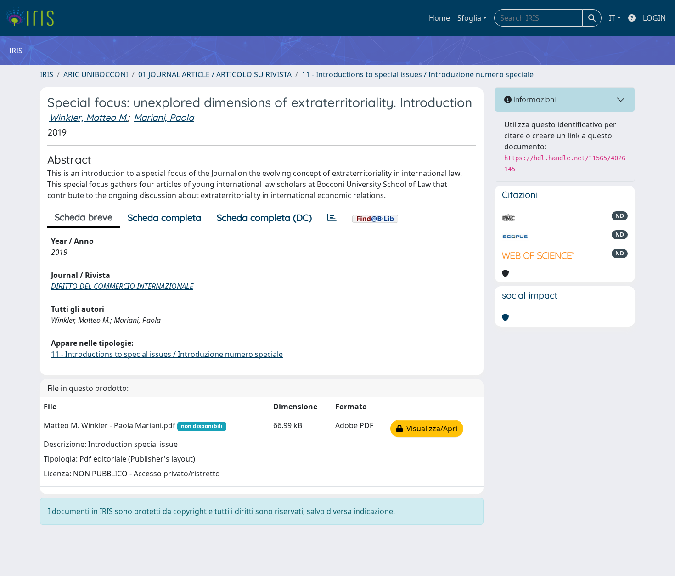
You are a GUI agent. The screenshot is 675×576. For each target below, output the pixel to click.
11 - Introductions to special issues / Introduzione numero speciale (418, 74)
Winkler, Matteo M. (88, 117)
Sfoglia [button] (469, 18)
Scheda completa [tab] (164, 217)
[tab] (332, 217)
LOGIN (654, 18)
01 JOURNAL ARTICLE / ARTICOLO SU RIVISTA (215, 74)
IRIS (46, 74)
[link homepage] (33, 18)
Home (439, 18)
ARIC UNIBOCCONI (95, 74)
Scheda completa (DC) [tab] (264, 217)
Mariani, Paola (164, 117)
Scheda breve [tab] (83, 217)
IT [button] (612, 18)
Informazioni (534, 99)
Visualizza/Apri (430, 429)
